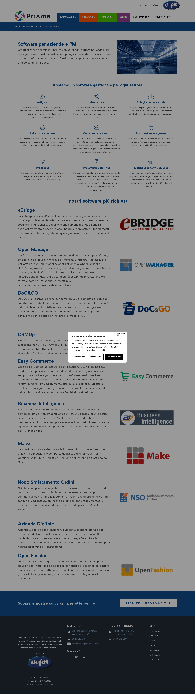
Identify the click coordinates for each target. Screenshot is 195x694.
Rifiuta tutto (95, 357)
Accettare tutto (114, 357)
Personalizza (79, 357)
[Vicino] (121, 334)
